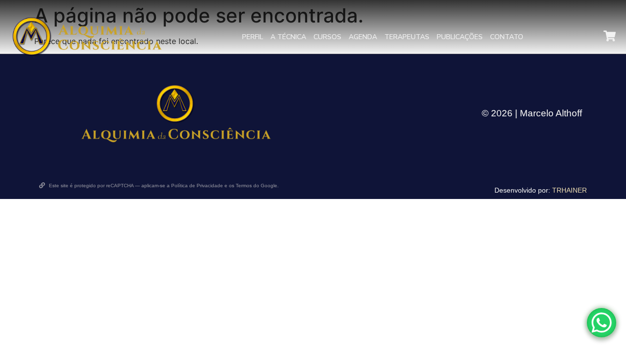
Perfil (252, 37)
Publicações (460, 37)
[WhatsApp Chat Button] (601, 322)
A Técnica (288, 37)
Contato (506, 37)
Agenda (363, 37)
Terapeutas (406, 37)
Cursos (327, 37)
